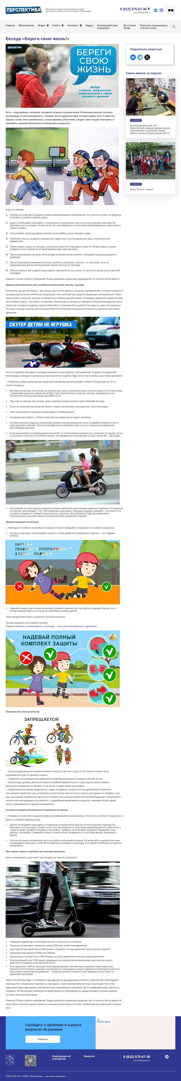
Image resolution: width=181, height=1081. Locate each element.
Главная (10, 25)
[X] (147, 57)
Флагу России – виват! (141, 189)
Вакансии (89, 1056)
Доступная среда (130, 26)
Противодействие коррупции (107, 26)
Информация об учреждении (61, 1057)
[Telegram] (140, 57)
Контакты (72, 25)
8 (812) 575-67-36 (133, 9)
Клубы (56, 25)
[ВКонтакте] (133, 57)
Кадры (89, 25)
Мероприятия (26, 25)
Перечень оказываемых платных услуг (153, 26)
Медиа (41, 25)
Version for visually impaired (170, 10)
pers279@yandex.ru (142, 12)
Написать (43, 1039)
